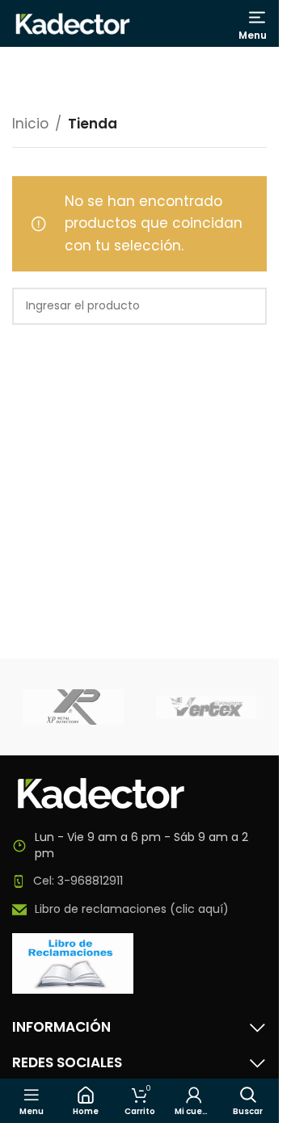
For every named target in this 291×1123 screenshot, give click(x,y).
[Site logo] (72, 22)
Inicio (30, 123)
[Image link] (101, 792)
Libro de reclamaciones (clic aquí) (132, 909)
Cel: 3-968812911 (78, 881)
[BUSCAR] (248, 306)
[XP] (73, 707)
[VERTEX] (206, 707)
